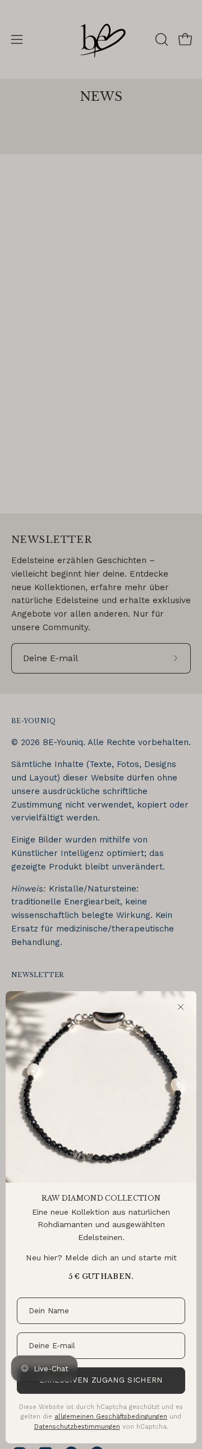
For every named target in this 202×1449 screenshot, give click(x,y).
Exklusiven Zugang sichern (100, 1380)
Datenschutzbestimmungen (77, 1426)
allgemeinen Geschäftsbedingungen (110, 1416)
